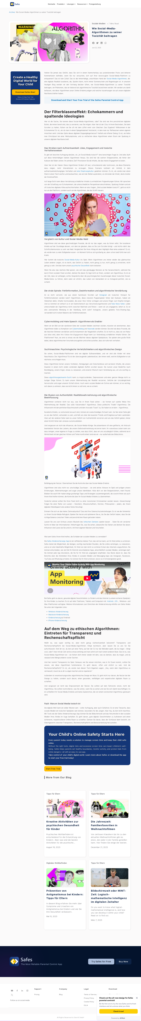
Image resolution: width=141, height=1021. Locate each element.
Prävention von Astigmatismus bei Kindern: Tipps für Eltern (64, 894)
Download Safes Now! (25, 92)
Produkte (60, 4)
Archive (12, 12)
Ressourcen (81, 4)
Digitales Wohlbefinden (56, 863)
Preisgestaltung (95, 4)
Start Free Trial (53, 769)
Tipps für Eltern (53, 794)
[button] (93, 43)
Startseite (51, 4)
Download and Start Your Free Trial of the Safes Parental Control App (87, 100)
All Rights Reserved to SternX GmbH (70, 1017)
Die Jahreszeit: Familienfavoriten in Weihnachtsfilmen (104, 825)
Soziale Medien (98, 23)
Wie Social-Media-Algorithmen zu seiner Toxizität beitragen (107, 32)
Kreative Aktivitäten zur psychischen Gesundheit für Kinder (62, 825)
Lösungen (70, 4)
